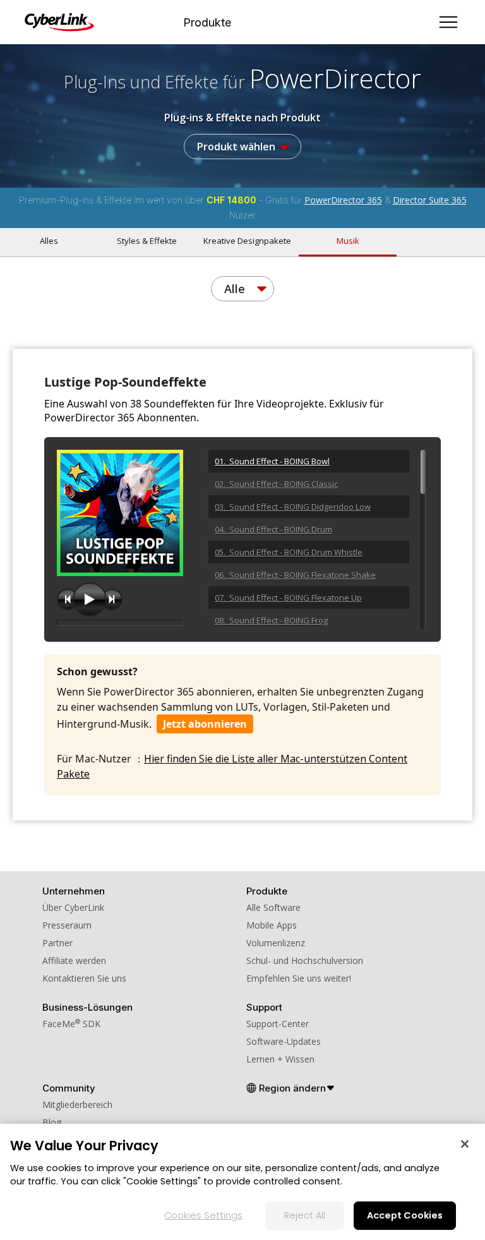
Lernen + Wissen (280, 1059)
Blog (51, 1122)
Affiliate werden (74, 960)
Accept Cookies (405, 1215)
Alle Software (273, 907)
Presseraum (67, 925)
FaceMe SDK (71, 1024)
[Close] (465, 1144)
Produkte (207, 22)
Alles (49, 240)
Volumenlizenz (275, 943)
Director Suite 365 (430, 200)
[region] (242, 1182)
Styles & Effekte (147, 240)
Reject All (304, 1215)
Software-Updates (283, 1041)
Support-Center (277, 1024)
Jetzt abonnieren (205, 724)
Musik (348, 240)
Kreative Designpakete (247, 240)
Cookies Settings (203, 1215)
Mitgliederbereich (77, 1105)
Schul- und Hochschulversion (304, 960)
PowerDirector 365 (343, 200)
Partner (57, 943)
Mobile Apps (271, 925)
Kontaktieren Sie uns (84, 978)
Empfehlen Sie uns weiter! (298, 978)
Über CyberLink (73, 907)
